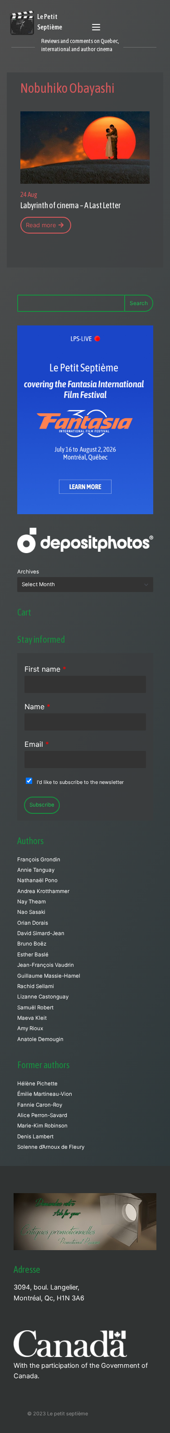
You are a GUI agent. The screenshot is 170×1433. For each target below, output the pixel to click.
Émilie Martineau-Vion (44, 1094)
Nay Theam (31, 901)
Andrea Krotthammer (43, 891)
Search (139, 303)
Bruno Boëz (31, 944)
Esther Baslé (33, 954)
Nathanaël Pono (37, 880)
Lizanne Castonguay (42, 997)
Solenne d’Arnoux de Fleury (50, 1147)
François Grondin (38, 859)
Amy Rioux (30, 1028)
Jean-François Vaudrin (45, 965)
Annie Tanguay (35, 870)
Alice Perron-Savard (42, 1115)
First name (45, 669)
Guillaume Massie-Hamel (48, 976)
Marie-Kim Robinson (42, 1126)
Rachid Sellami (35, 986)
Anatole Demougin (40, 1039)
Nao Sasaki (31, 912)
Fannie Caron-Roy (39, 1105)
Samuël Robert (35, 1007)
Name (37, 706)
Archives (28, 571)
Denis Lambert (35, 1136)
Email (36, 744)
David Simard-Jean (40, 933)
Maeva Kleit (32, 1018)
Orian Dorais (32, 923)
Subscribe (41, 805)
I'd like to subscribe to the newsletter (80, 782)
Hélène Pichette (37, 1083)
